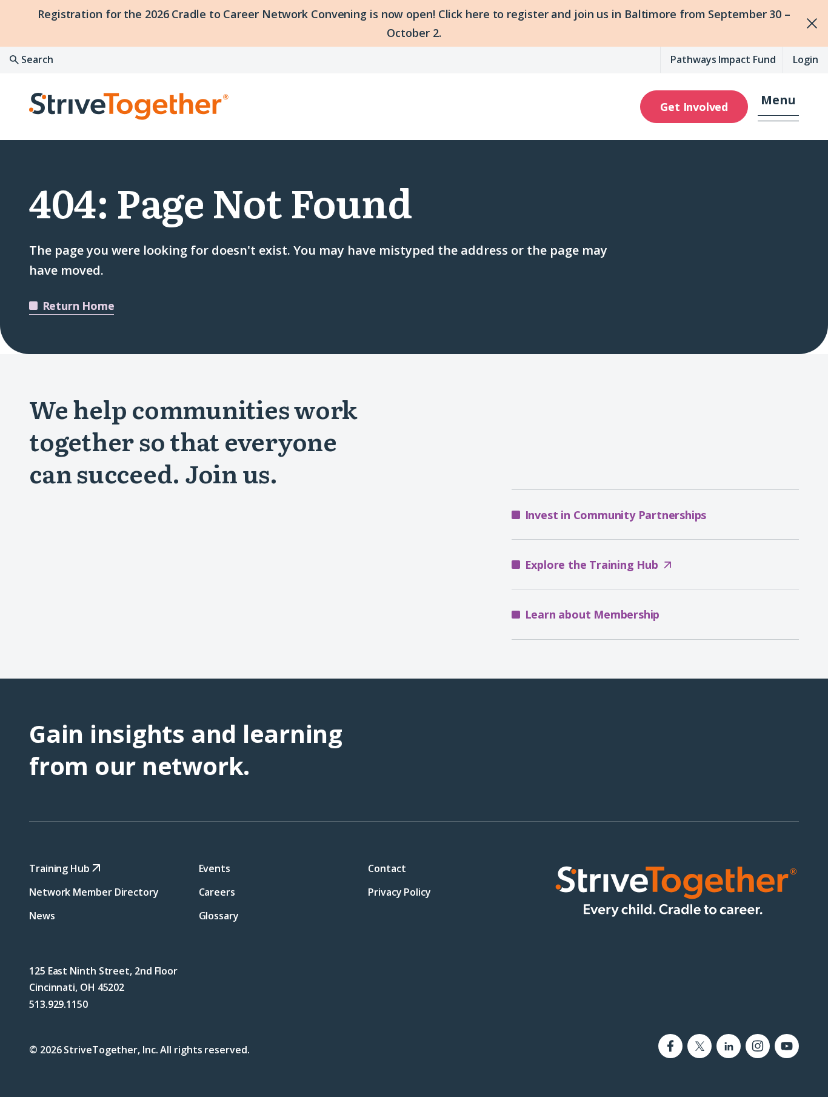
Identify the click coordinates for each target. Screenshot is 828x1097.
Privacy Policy (399, 892)
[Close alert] (804, 23)
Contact (387, 867)
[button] (778, 106)
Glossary (219, 915)
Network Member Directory (94, 892)
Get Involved (694, 106)
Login (805, 59)
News (42, 915)
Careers (217, 892)
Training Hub (60, 867)
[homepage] (675, 891)
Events (214, 867)
